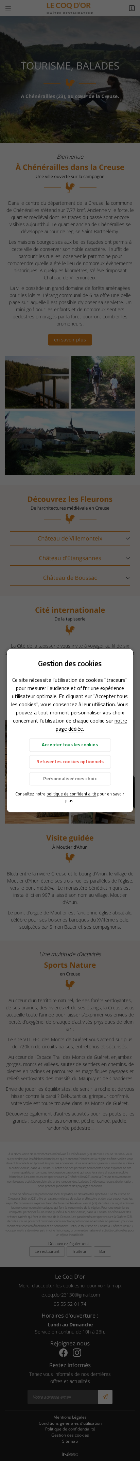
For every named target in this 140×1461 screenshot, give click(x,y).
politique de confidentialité (71, 794)
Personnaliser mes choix (70, 778)
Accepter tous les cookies (70, 745)
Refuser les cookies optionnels (70, 762)
